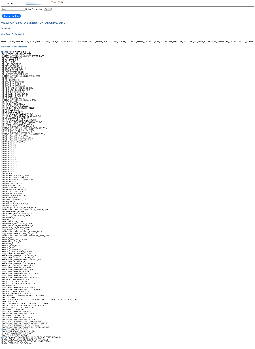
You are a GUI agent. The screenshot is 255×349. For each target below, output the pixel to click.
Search (47, 9)
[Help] (60, 2)
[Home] (54, 2)
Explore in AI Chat (11, 16)
